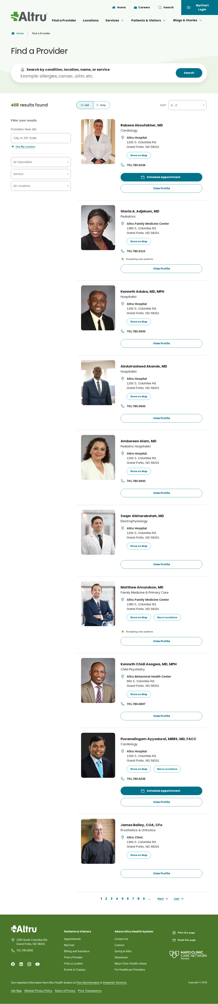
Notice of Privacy (65, 990)
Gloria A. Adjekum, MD (140, 211)
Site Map (16, 990)
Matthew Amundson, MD (142, 587)
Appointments (72, 939)
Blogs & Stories (185, 20)
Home (20, 33)
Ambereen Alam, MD (138, 441)
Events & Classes (74, 969)
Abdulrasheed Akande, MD (144, 366)
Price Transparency (90, 990)
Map (103, 105)
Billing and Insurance (77, 951)
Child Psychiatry (133, 669)
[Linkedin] (21, 964)
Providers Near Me (23, 129)
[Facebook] (13, 964)
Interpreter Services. (115, 982)
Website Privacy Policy (38, 990)
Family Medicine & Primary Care (144, 592)
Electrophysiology (134, 521)
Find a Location (73, 963)
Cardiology (129, 130)
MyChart (69, 945)
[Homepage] (24, 931)
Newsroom (121, 957)
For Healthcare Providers (130, 969)
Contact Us (121, 939)
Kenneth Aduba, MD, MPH (142, 291)
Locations (91, 20)
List (87, 105)
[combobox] (33, 162)
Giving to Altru (123, 951)
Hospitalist (129, 297)
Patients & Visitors (146, 20)
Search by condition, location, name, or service (68, 69)
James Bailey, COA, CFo (141, 825)
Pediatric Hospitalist (136, 446)
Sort (163, 105)
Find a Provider (64, 20)
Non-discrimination (88, 982)
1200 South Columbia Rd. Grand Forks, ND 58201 (32, 941)
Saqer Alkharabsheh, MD (142, 516)
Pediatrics (128, 216)
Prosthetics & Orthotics (138, 830)
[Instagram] (29, 964)
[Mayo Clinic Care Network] (188, 951)
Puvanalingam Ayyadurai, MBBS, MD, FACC (158, 739)
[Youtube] (37, 964)
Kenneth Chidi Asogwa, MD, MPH (149, 664)
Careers (119, 945)
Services (112, 20)
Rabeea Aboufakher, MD (142, 125)
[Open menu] (122, 20)
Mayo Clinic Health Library (131, 963)
